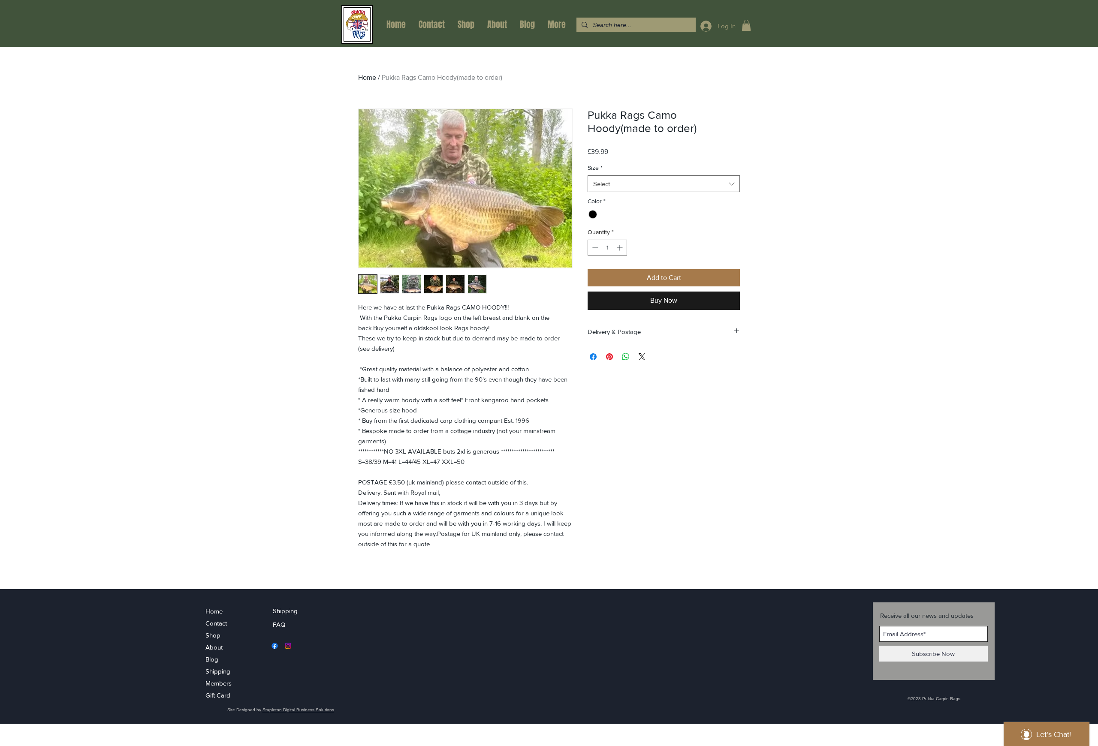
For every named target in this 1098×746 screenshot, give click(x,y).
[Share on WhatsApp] (626, 357)
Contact (216, 623)
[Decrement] (594, 247)
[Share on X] (642, 357)
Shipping (217, 671)
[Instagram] (288, 646)
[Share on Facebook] (593, 357)
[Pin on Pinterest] (609, 357)
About (214, 647)
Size (595, 167)
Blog (211, 659)
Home (367, 77)
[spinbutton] (607, 247)
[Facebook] (275, 646)
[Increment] (620, 247)
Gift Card (217, 695)
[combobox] (664, 183)
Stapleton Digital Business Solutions (298, 709)
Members (218, 683)
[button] (746, 25)
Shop (212, 635)
